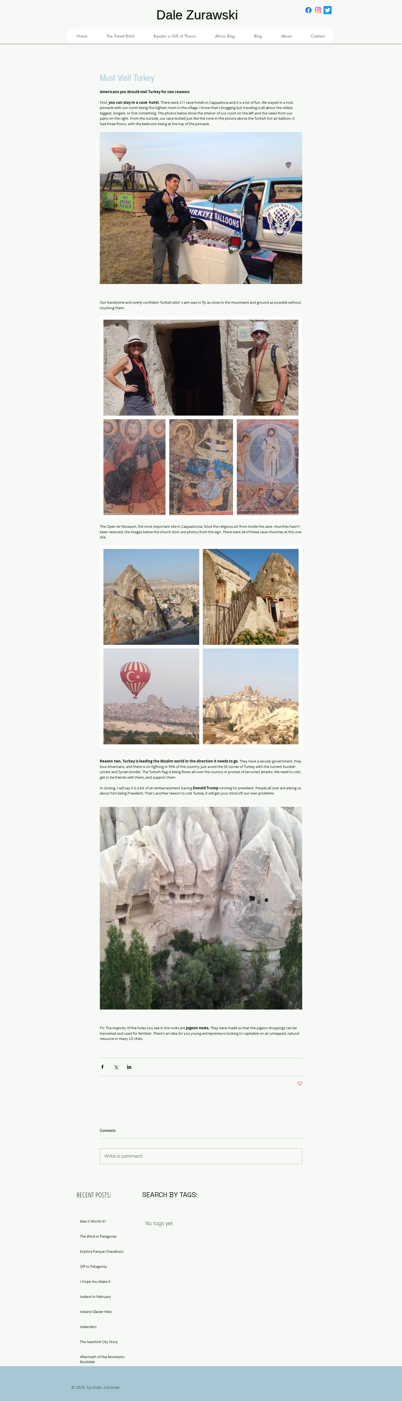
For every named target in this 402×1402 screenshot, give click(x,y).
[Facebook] (308, 10)
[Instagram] (318, 10)
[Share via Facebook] (102, 1067)
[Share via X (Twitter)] (115, 1067)
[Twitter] (328, 10)
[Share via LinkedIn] (129, 1067)
